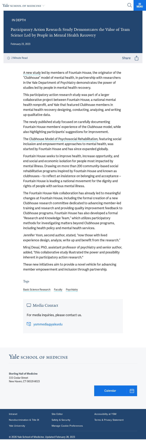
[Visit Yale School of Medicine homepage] (38, 358)
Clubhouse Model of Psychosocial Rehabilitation (63, 139)
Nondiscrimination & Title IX (24, 419)
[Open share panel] (136, 58)
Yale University (17, 425)
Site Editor (57, 414)
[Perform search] (129, 5)
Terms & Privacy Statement (109, 419)
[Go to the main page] (24, 5)
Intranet (13, 414)
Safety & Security (61, 419)
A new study (32, 73)
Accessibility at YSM (105, 414)
